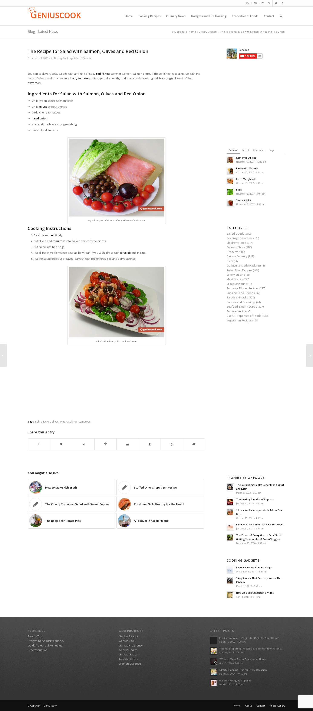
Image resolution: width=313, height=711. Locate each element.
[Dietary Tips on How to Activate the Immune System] (309, 355)
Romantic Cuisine (246, 157)
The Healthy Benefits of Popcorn (255, 499)
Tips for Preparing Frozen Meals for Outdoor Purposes (251, 648)
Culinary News (236, 247)
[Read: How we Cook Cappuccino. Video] (230, 595)
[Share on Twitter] (61, 444)
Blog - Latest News (43, 31)
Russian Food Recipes (241, 293)
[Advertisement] (116, 66)
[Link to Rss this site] (269, 3)
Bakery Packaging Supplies (235, 680)
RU (255, 3)
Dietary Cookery (63, 58)
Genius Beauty (128, 636)
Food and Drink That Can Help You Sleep (259, 524)
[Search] (281, 16)
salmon (73, 421)
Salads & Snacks (82, 58)
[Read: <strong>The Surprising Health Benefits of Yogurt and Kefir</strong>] (230, 487)
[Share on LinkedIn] (128, 444)
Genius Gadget (128, 654)
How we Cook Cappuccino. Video (255, 592)
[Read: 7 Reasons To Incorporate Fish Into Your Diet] (230, 512)
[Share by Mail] (194, 444)
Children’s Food (236, 243)
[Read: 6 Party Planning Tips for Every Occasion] (213, 672)
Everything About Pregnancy (46, 641)
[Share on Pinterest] (105, 444)
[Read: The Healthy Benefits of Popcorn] (230, 502)
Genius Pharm (128, 650)
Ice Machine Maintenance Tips (254, 567)
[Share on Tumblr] (150, 444)
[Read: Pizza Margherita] (230, 181)
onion (63, 421)
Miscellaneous (236, 284)
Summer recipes (237, 311)
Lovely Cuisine (236, 275)
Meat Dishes (235, 279)
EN (247, 3)
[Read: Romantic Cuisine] (230, 160)
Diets (230, 261)
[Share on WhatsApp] (83, 444)
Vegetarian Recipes (239, 320)
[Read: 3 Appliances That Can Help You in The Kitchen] (230, 580)
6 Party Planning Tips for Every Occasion (243, 669)
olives (55, 421)
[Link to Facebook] (282, 3)
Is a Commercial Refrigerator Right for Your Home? (249, 637)
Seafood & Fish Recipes (242, 306)
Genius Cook (127, 641)
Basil (239, 189)
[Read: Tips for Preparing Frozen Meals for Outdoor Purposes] (213, 651)
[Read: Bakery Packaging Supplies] (213, 683)
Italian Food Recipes (239, 270)
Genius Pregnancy (131, 645)
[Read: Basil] (230, 192)
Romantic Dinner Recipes (243, 288)
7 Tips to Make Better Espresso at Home (242, 659)
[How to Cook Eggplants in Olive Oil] (3, 355)
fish (37, 421)
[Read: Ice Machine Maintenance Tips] (230, 570)
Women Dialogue (130, 663)
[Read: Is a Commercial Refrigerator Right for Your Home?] (213, 640)
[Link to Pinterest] (276, 3)
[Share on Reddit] (172, 444)
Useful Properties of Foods (244, 316)
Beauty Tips (35, 636)
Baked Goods (235, 233)
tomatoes (85, 421)
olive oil (45, 421)
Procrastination (37, 650)
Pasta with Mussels (247, 168)
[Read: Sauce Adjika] (230, 202)
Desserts (232, 252)
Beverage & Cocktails (240, 238)
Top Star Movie (128, 659)
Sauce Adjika (243, 200)
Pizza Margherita (246, 179)
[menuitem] (248, 3)
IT (262, 3)
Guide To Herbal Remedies (45, 645)
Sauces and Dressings (241, 302)
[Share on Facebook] (39, 444)
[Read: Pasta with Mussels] (230, 171)
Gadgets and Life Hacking (243, 265)
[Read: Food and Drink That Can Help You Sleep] (230, 527)
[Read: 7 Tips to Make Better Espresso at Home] (213, 661)
